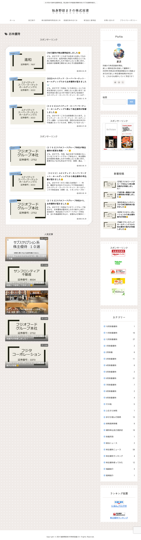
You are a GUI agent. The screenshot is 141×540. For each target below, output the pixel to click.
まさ (119, 61)
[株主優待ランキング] (119, 514)
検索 (105, 97)
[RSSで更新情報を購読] (122, 82)
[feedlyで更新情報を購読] (119, 82)
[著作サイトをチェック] (115, 82)
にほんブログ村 (119, 506)
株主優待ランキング (119, 518)
